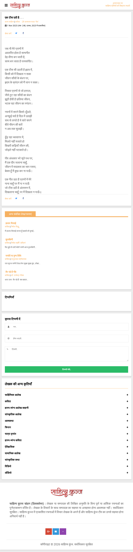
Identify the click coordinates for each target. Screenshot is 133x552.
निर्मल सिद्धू (15, 226)
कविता (17, 22)
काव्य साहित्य (9, 22)
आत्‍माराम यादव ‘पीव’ (31, 22)
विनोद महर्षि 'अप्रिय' (18, 243)
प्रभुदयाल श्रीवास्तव (18, 259)
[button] (16, 33)
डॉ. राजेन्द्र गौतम (17, 275)
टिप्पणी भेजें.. (66, 369)
